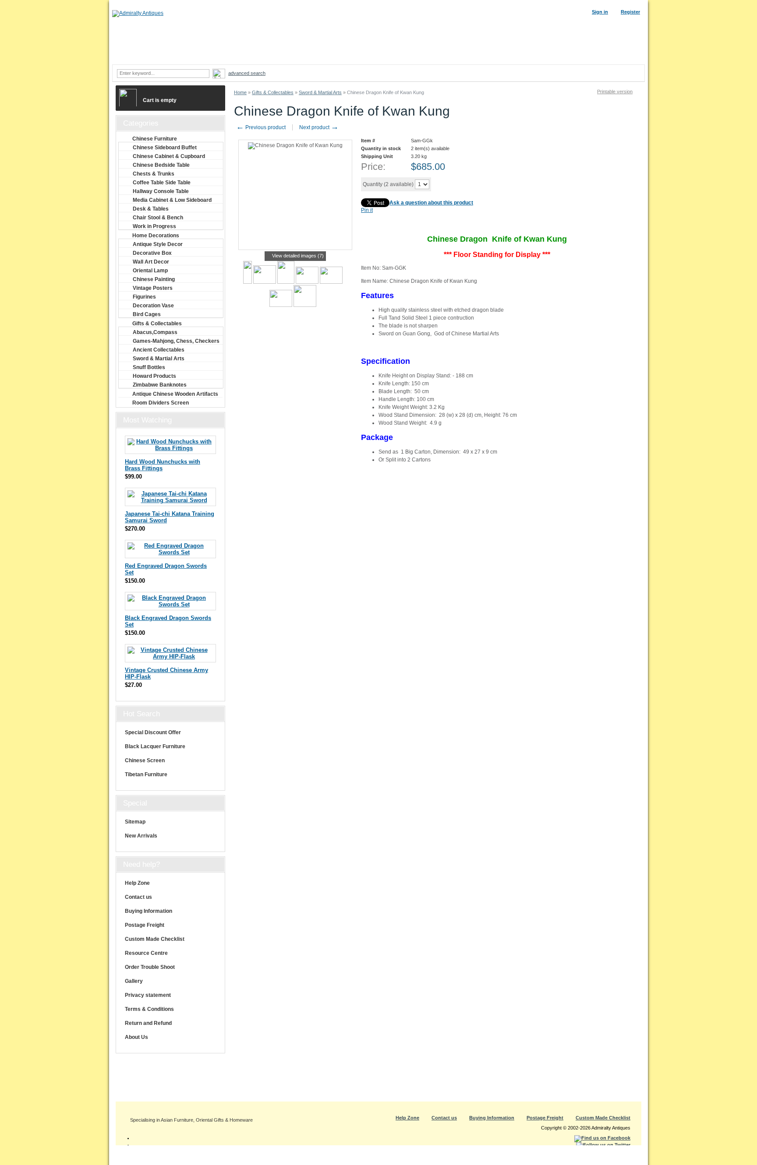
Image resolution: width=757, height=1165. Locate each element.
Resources (513, 56)
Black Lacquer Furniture (155, 746)
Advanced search (246, 73)
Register (630, 11)
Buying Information (148, 911)
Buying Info (460, 56)
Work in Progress (154, 226)
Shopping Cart (566, 56)
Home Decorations (155, 235)
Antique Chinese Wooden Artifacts (175, 394)
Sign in (600, 11)
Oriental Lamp (150, 270)
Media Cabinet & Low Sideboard (172, 200)
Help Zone (137, 883)
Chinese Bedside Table (161, 165)
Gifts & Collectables (273, 92)
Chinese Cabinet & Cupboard (169, 156)
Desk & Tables (151, 209)
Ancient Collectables (158, 350)
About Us (136, 1037)
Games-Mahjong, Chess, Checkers (176, 341)
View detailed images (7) (298, 255)
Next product (319, 127)
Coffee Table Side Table (162, 183)
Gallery (134, 981)
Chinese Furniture (154, 139)
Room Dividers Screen (160, 403)
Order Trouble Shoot (150, 967)
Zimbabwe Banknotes (160, 385)
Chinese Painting (154, 279)
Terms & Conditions (149, 1009)
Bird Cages (147, 314)
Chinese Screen (145, 760)
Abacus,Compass (155, 332)
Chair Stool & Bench (158, 218)
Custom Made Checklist (154, 939)
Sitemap (135, 822)
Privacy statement (148, 995)
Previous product (261, 127)
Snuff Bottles (149, 367)
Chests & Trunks (153, 174)
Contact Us (619, 56)
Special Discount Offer (153, 732)
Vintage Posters (153, 288)
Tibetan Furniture (146, 774)
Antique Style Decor (158, 244)
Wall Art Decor (151, 262)
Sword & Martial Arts (320, 92)
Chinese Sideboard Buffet (165, 147)
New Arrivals (141, 836)
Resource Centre (146, 953)
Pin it (367, 210)
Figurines (144, 297)
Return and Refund (148, 1023)
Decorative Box (152, 253)
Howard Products (154, 376)
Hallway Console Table (161, 191)
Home (240, 92)
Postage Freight (144, 925)
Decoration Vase (153, 306)
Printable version (615, 91)
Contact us (138, 897)
